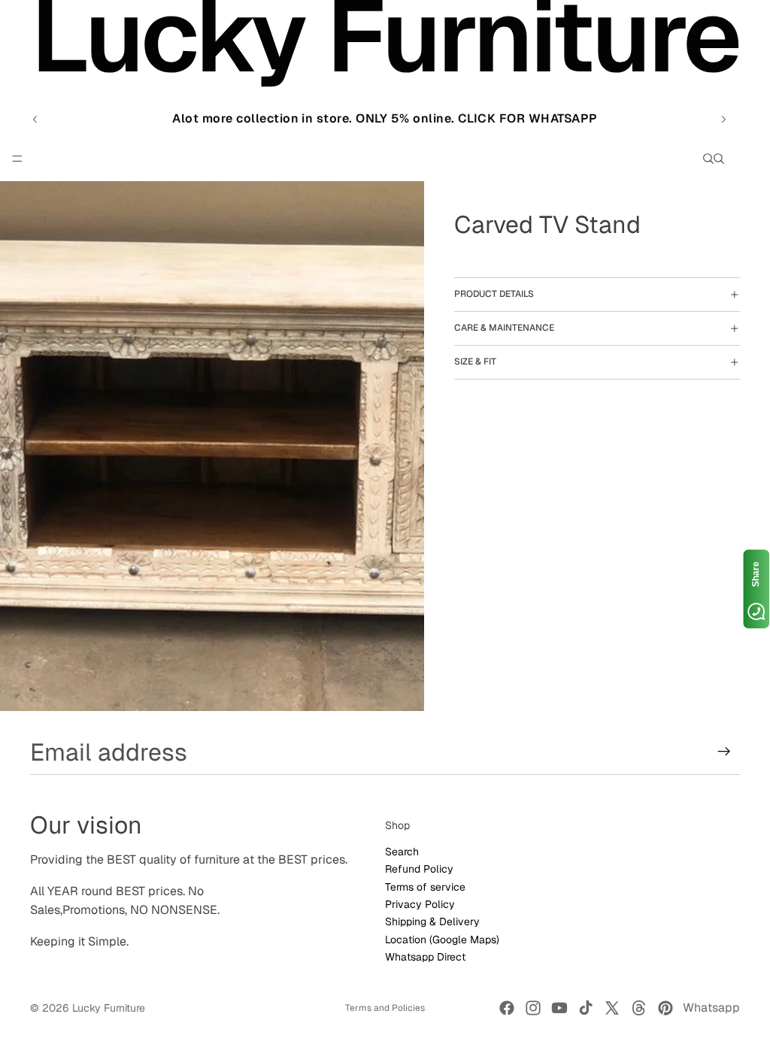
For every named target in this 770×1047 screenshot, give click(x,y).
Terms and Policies (385, 1008)
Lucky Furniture (108, 1008)
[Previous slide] (35, 118)
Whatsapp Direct (425, 957)
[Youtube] (559, 1008)
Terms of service (425, 886)
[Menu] (17, 159)
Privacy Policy (420, 903)
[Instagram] (533, 1008)
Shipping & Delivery (432, 921)
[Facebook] (507, 1008)
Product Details (494, 294)
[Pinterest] (665, 1008)
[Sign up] (724, 751)
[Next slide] (723, 118)
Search (402, 851)
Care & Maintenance (504, 328)
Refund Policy (419, 869)
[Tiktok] (586, 1008)
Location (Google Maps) (442, 939)
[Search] (708, 158)
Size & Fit (475, 362)
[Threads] (639, 1008)
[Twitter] (612, 1008)
